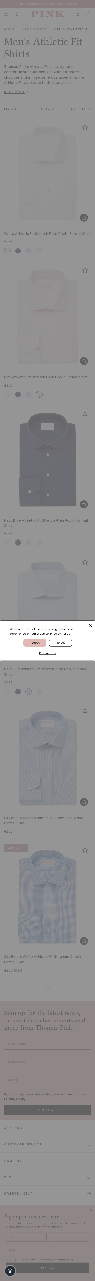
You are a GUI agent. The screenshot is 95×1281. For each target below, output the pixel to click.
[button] (10, 1271)
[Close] (90, 625)
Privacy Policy (60, 634)
